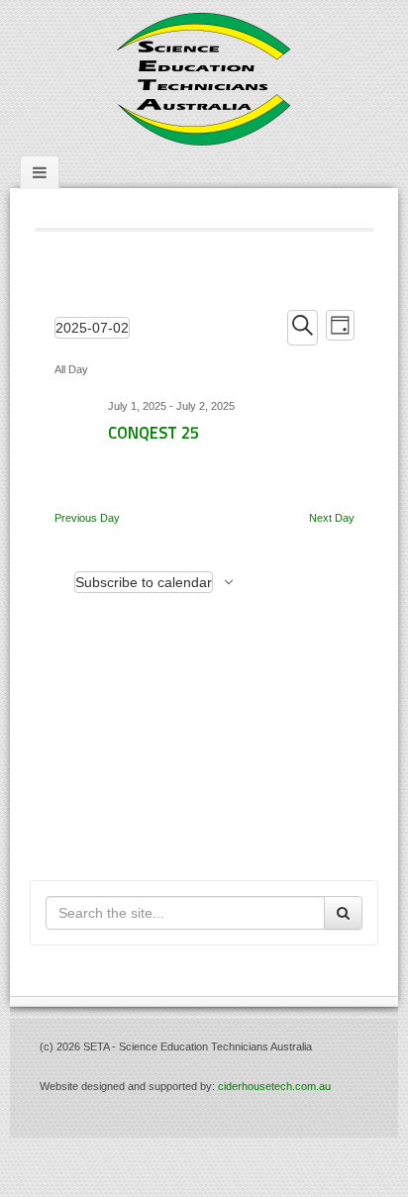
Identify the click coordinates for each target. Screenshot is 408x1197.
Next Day (332, 518)
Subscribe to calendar (143, 582)
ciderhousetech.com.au (274, 1086)
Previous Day (87, 518)
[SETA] (204, 78)
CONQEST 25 (153, 432)
